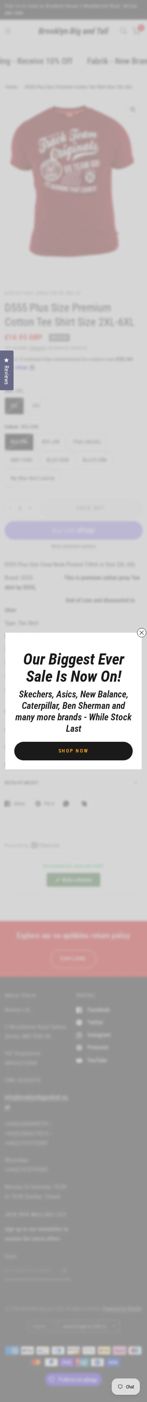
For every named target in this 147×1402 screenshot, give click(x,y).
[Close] (141, 632)
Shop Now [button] (74, 751)
